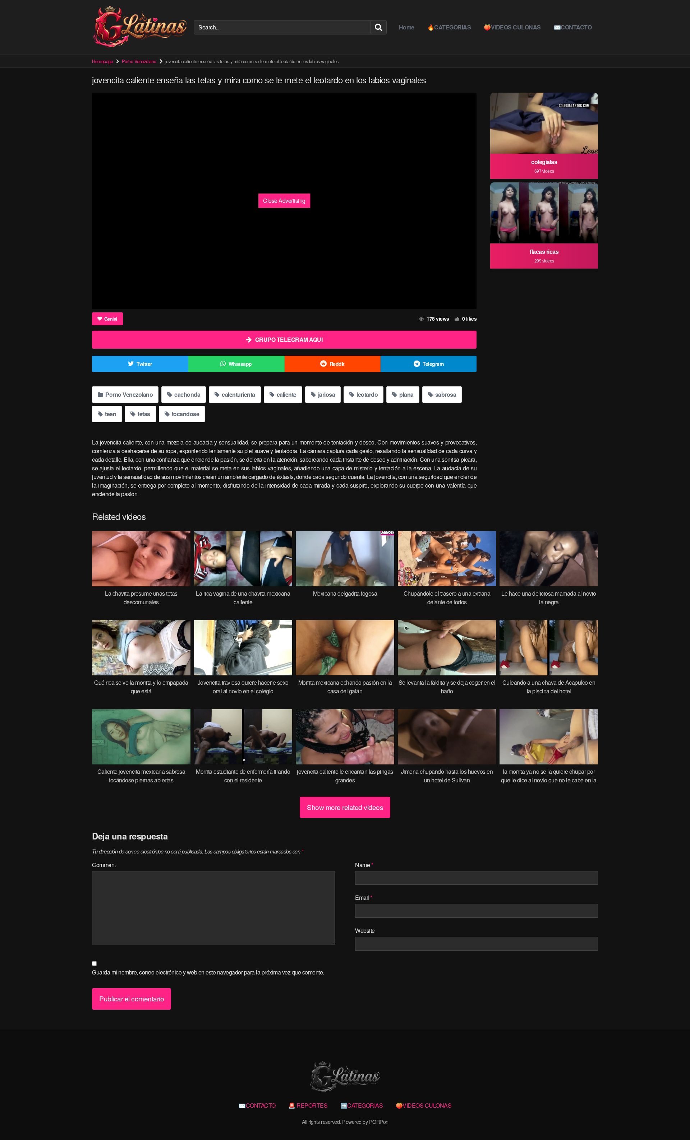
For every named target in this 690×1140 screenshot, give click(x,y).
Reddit (337, 363)
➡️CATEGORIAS (361, 1105)
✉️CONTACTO (573, 27)
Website (365, 930)
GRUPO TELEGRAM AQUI (289, 339)
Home (406, 27)
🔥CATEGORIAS (449, 27)
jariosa (326, 394)
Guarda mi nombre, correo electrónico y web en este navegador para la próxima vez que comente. (208, 972)
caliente (285, 394)
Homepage (102, 61)
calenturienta (238, 394)
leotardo (366, 394)
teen (110, 414)
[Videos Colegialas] (140, 27)
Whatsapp (240, 363)
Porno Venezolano (139, 61)
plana (406, 394)
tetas (143, 414)
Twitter (144, 363)
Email (363, 897)
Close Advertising (284, 200)
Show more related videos (345, 807)
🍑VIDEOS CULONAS (512, 27)
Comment (104, 865)
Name (364, 865)
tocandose (184, 414)
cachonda (187, 394)
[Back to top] (670, 1117)
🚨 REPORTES (307, 1105)
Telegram (433, 363)
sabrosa (445, 394)
